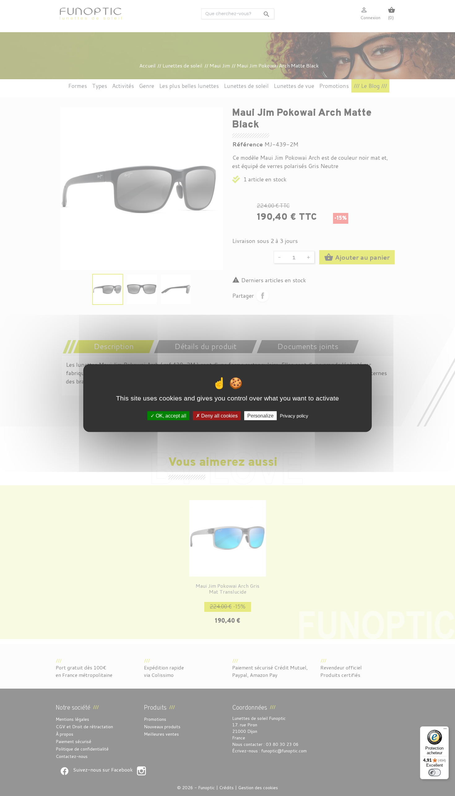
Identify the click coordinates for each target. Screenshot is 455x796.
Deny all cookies (219, 415)
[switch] (434, 772)
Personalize (260, 415)
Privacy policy (294, 415)
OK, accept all (170, 415)
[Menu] (445, 730)
